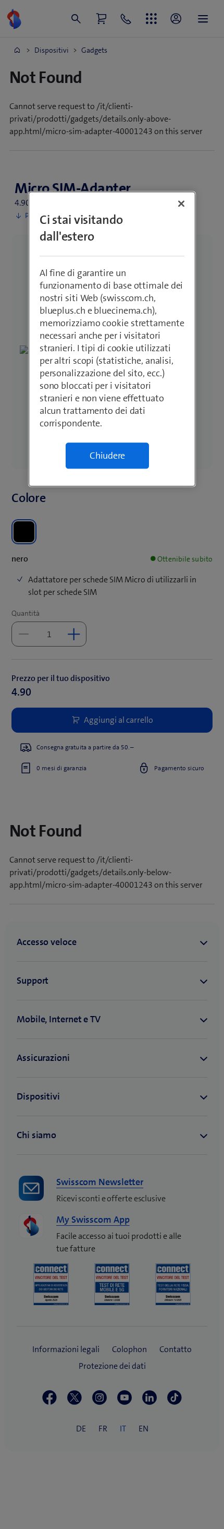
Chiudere (107, 455)
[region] (112, 339)
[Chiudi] (181, 203)
